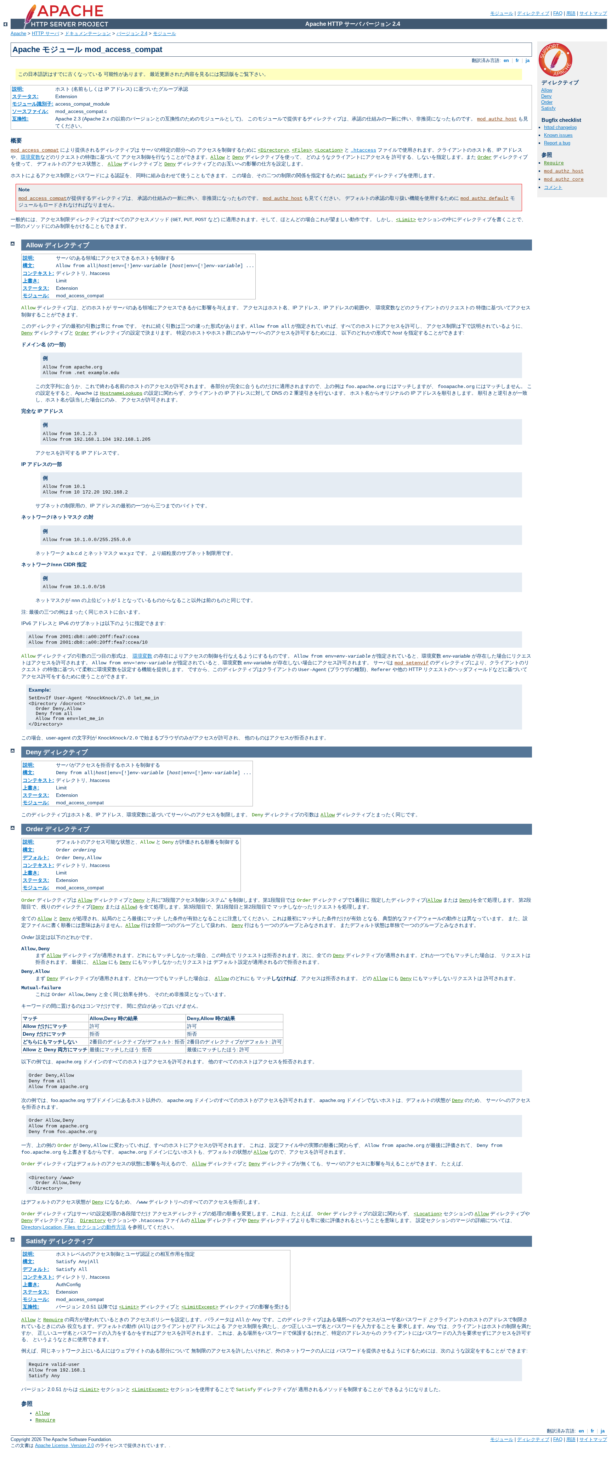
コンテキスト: (38, 273)
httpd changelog (560, 127)
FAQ (557, 13)
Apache (18, 33)
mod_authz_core (564, 179)
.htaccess (363, 150)
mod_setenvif (412, 663)
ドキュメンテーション (88, 33)
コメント (553, 187)
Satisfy (357, 176)
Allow (217, 157)
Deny (238, 157)
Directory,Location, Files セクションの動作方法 (73, 1227)
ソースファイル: (30, 111)
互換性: (20, 119)
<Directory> (273, 150)
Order (484, 157)
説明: (18, 89)
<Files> (302, 150)
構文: (28, 265)
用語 (571, 13)
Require (554, 163)
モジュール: (36, 295)
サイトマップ (593, 13)
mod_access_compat (35, 150)
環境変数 (30, 157)
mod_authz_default (484, 198)
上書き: (31, 280)
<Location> (328, 150)
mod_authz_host (497, 119)
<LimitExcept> (199, 1307)
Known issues (558, 135)
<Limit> (406, 220)
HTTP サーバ (45, 33)
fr (517, 60)
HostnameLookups (121, 393)
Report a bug (557, 143)
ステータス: (25, 96)
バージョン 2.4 (132, 33)
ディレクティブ (533, 13)
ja (527, 60)
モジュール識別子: (32, 104)
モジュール (501, 13)
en (506, 60)
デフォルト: (36, 857)
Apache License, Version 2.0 (64, 1445)
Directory (93, 1220)
